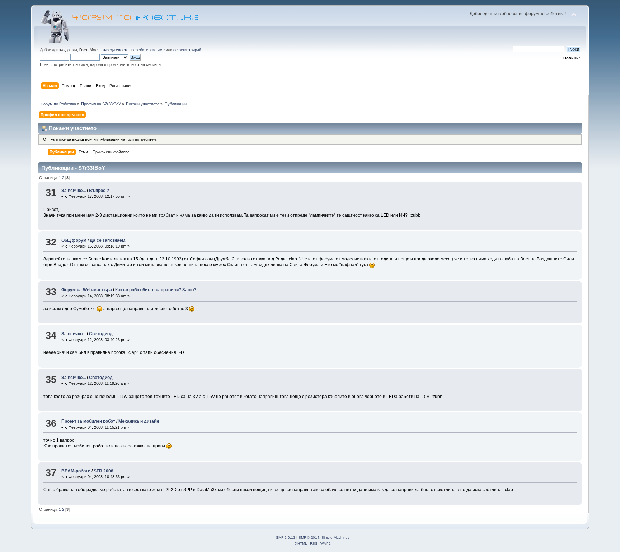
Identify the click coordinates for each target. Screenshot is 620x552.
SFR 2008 (103, 471)
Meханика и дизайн (138, 421)
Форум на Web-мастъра (86, 289)
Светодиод (101, 333)
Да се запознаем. (108, 240)
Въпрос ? (99, 190)
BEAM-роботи (75, 471)
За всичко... (73, 190)
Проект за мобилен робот (88, 421)
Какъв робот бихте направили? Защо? (155, 289)
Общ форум (73, 240)
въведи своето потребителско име (133, 50)
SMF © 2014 (309, 537)
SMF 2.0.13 (285, 537)
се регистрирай (187, 50)
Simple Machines (335, 537)
